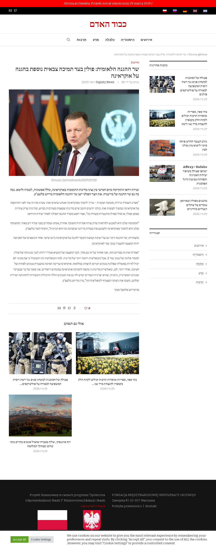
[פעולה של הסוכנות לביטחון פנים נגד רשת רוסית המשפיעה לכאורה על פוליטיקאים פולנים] (40, 353)
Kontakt (151, 506)
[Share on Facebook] (74, 308)
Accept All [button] (19, 539)
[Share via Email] (59, 308)
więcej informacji (93, 506)
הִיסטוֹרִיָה (127, 40)
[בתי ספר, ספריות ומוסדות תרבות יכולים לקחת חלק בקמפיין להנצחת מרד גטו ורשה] (107, 353)
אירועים (146, 40)
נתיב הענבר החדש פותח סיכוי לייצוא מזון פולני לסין (193, 146)
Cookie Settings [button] (41, 539)
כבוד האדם (108, 24)
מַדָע (96, 40)
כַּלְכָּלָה (110, 40)
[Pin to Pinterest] (64, 308)
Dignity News (105, 82)
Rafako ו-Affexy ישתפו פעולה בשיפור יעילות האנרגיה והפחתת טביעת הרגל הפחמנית (195, 175)
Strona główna (198, 54)
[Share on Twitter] (69, 308)
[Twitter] (15, 11)
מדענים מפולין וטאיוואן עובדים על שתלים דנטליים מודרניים (193, 205)
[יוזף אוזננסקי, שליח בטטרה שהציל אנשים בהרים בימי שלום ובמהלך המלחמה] (40, 415)
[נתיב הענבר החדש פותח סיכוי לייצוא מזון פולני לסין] (162, 148)
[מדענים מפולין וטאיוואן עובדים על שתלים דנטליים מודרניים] (162, 207)
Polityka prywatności (127, 506)
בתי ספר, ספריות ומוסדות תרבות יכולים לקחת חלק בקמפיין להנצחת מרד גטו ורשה (194, 118)
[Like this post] (83, 308)
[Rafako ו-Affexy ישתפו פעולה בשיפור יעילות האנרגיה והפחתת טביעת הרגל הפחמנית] (162, 173)
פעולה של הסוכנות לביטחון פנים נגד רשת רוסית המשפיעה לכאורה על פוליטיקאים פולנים (193, 86)
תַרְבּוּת (81, 40)
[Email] (10, 11)
